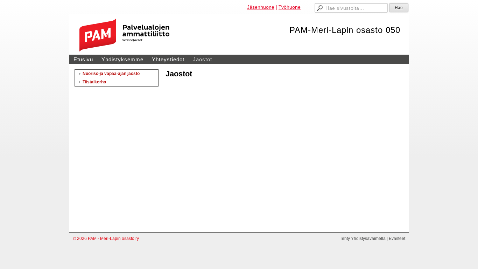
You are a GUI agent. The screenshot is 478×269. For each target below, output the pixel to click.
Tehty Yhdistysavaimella (363, 238)
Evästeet (397, 238)
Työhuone (290, 7)
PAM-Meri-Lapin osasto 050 (344, 30)
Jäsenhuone (260, 7)
